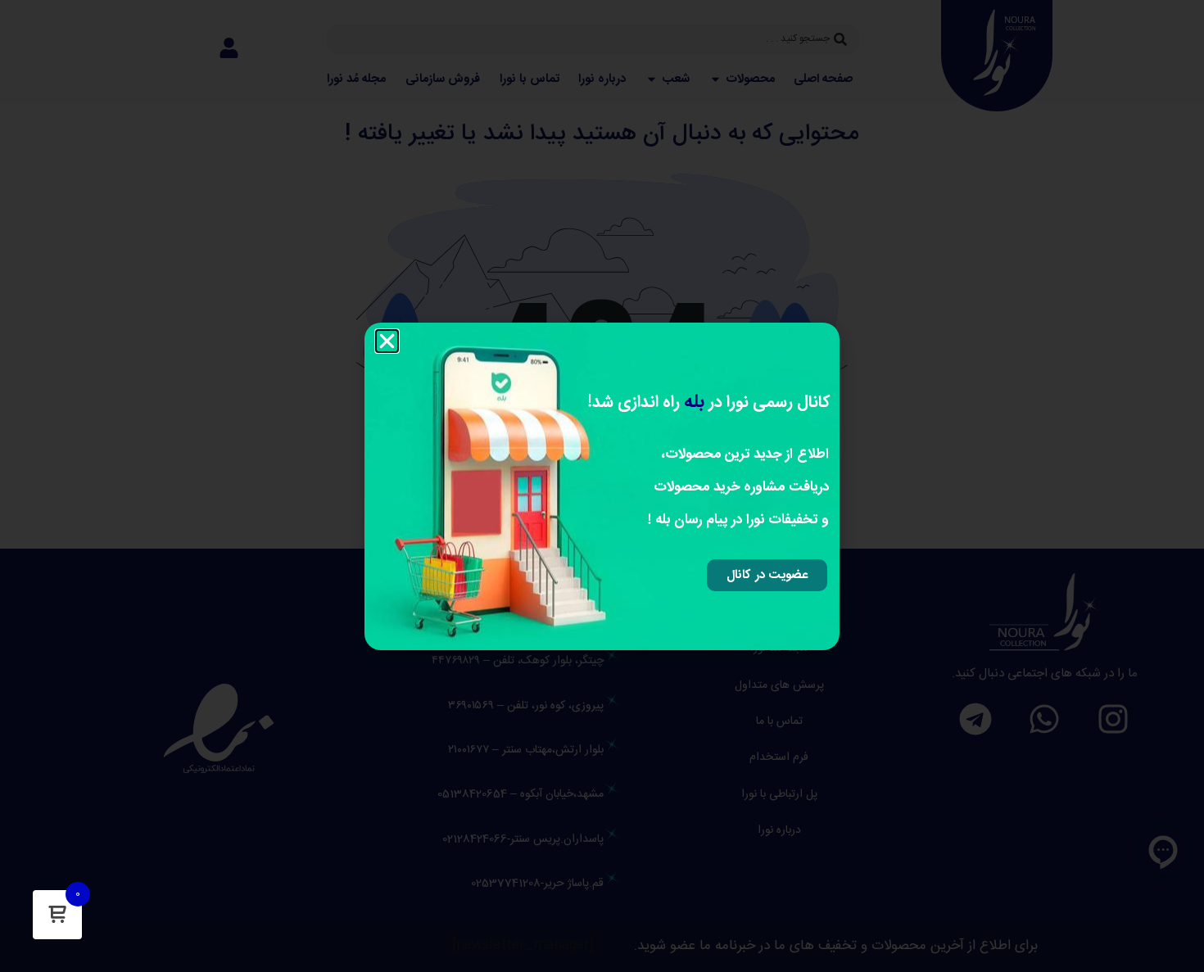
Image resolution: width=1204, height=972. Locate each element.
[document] (602, 486)
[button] (387, 341)
